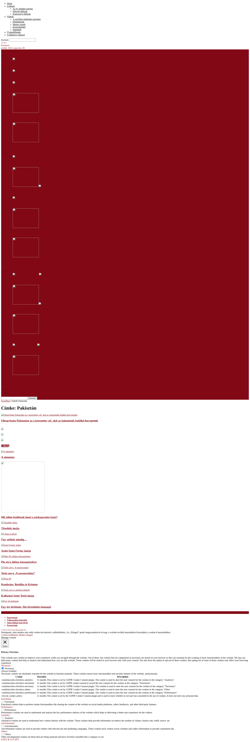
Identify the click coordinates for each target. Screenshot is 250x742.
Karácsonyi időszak (22, 14)
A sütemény (8, 457)
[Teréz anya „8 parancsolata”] (15, 567)
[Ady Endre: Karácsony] (29, 345)
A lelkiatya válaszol (16, 35)
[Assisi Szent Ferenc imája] (11, 545)
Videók (10, 16)
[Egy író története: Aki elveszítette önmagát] (10, 601)
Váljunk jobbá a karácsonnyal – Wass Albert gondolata (45, 192)
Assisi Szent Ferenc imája (16, 550)
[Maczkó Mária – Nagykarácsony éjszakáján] (26, 374)
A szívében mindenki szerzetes (27, 19)
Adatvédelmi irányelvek (17, 623)
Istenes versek (19, 24)
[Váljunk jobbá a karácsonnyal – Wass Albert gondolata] (29, 186)
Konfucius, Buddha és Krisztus (19, 584)
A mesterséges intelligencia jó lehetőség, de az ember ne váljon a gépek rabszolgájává (64, 233)
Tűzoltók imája (10, 528)
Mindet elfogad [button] (26, 635)
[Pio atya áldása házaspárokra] (16, 556)
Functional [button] (6, 699)
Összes (16, 268)
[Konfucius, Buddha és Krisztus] (6, 579)
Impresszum (12, 617)
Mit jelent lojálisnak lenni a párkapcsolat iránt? (29, 517)
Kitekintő (17, 29)
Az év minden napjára (23, 9)
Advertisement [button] (7, 723)
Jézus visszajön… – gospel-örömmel (34, 339)
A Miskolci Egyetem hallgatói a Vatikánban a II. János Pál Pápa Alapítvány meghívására (65, 65)
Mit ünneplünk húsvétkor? (28, 280)
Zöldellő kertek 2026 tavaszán (31, 118)
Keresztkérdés (19, 27)
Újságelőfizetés (14, 32)
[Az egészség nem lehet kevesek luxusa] (26, 141)
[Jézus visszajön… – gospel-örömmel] (26, 333)
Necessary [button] (6, 665)
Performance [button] (7, 707)
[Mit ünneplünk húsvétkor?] (29, 274)
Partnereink (12, 625)
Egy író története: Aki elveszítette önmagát (26, 606)
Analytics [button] (5, 715)
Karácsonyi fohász (23, 262)
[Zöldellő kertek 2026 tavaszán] (26, 112)
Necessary (9, 668)
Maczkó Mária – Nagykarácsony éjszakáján (38, 380)
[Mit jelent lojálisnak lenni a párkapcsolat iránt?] (23, 511)
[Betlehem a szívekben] (24, 156)
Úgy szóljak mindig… (14, 539)
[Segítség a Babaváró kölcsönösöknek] (38, 82)
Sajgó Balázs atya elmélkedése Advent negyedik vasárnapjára (50, 204)
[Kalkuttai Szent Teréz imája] (15, 590)
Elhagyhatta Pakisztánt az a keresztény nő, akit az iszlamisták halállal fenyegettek (49, 420)
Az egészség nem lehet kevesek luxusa (36, 147)
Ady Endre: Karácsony (26, 351)
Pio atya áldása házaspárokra (19, 561)
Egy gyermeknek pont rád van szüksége (36, 77)
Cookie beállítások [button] (9, 635)
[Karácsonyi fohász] (26, 256)
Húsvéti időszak (20, 11)
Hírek (9, 3)
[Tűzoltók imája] (9, 522)
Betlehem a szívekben (26, 162)
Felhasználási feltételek (17, 620)
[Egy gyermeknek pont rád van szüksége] (22, 71)
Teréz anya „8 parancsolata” (18, 573)
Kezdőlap (5, 401)
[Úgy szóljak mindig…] (9, 534)
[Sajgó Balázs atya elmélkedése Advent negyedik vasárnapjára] (43, 198)
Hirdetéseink (18, 22)
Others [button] (4, 731)
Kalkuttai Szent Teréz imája (17, 595)
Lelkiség (11, 6)
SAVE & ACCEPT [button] (10, 739)
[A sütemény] (7, 451)
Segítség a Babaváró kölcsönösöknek (35, 89)
